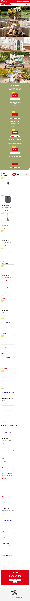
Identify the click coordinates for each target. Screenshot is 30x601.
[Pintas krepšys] (8, 252)
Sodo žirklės (4, 328)
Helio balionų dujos (5, 438)
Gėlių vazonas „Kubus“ (5, 205)
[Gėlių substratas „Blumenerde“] (8, 410)
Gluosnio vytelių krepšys (5, 240)
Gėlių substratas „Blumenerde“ (6, 415)
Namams (18, 174)
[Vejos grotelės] (8, 287)
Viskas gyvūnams (26, 174)
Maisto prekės (22, 174)
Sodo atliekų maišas (5, 310)
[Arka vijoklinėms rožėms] (8, 485)
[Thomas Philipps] (4, 1)
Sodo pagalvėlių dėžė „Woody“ (6, 561)
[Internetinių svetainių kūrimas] (16, 598)
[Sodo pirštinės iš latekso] (8, 339)
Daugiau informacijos (14, 99)
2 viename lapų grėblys (5, 222)
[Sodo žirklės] (8, 322)
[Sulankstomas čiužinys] (8, 537)
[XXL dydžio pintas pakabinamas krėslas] (8, 467)
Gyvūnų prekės (16, 143)
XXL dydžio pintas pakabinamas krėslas (7, 474)
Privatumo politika (15, 594)
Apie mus (15, 592)
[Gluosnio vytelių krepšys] (8, 234)
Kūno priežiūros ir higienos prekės (14, 126)
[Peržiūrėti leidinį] (15, 582)
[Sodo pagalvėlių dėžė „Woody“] (8, 555)
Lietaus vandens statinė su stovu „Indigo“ (7, 456)
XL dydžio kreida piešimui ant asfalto (7, 398)
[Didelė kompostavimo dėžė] (8, 520)
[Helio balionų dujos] (8, 432)
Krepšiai (17, 89)
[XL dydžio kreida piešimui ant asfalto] (8, 392)
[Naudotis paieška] (28, 1)
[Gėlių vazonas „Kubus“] (8, 199)
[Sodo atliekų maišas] (8, 304)
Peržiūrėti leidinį (14, 579)
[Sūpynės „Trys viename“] (8, 375)
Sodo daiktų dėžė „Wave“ (6, 508)
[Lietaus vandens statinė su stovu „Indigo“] (8, 450)
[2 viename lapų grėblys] (8, 217)
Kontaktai (15, 593)
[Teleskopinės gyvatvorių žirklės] (8, 182)
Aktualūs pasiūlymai (15, 591)
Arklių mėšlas (4, 363)
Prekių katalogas (6, 4)
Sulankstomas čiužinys (5, 543)
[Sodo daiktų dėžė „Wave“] (8, 502)
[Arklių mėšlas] (8, 357)
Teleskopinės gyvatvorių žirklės (7, 187)
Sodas (14, 174)
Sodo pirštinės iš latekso (5, 345)
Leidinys (15, 590)
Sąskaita (15, 595)
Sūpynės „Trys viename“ (5, 380)
